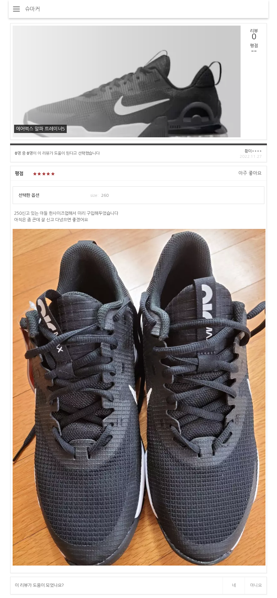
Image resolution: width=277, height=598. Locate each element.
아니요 (256, 585)
